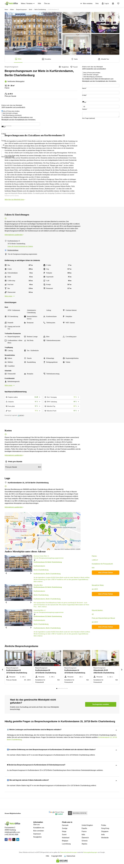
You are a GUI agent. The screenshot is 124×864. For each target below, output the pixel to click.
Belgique (65, 841)
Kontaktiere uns (38, 827)
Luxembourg (66, 844)
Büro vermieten (87, 3)
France (84, 831)
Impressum (37, 834)
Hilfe (39, 3)
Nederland (65, 837)
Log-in (107, 3)
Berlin (30, 9)
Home (6, 9)
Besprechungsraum (21, 9)
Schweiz (85, 841)
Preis (97, 3)
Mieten (12, 9)
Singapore (104, 831)
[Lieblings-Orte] (118, 3)
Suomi (64, 834)
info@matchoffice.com (12, 832)
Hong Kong (105, 828)
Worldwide (105, 837)
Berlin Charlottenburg (40, 9)
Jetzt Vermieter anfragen (91, 74)
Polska (103, 825)
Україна (84, 844)
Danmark (65, 825)
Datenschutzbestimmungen (68, 852)
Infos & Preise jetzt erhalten (91, 72)
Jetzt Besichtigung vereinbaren (92, 76)
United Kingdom (87, 825)
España (84, 828)
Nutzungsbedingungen (90, 852)
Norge (64, 831)
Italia (83, 834)
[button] (6, 573)
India (103, 834)
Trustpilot (85, 103)
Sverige (64, 828)
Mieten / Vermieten (27, 3)
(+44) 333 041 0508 (11, 834)
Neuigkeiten (37, 837)
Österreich (85, 837)
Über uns (47, 3)
